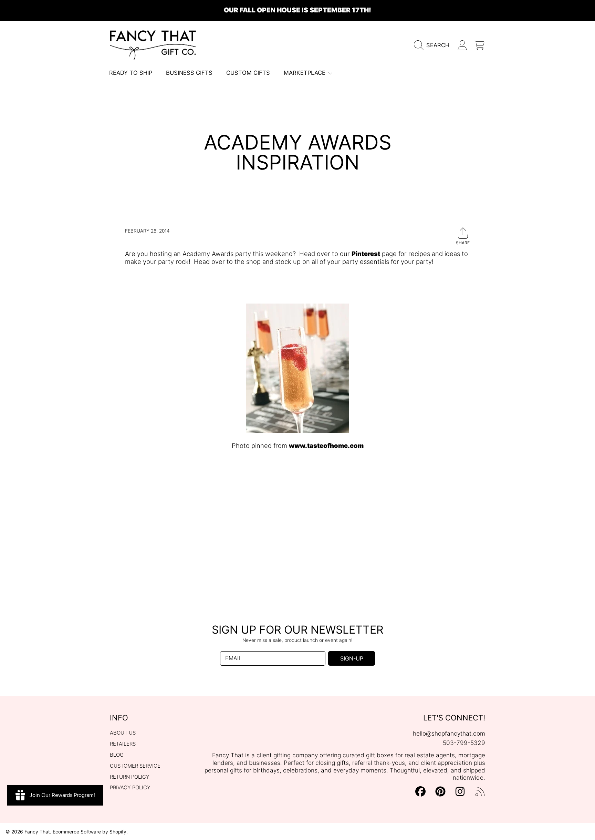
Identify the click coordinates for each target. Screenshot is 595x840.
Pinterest (366, 253)
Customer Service (135, 766)
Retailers (123, 744)
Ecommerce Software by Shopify (89, 831)
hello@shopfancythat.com (449, 733)
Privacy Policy (130, 788)
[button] (433, 45)
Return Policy (129, 777)
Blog (117, 755)
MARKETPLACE (305, 72)
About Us (123, 733)
